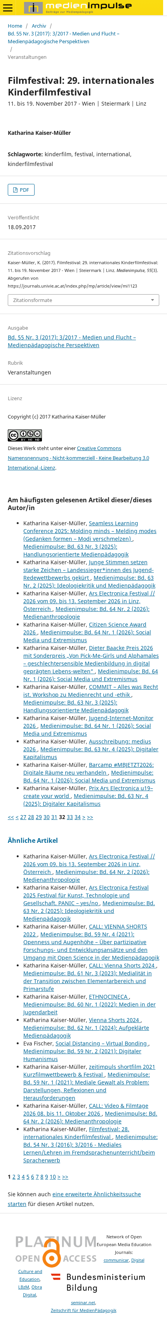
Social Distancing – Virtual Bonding (102, 1043)
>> (90, 817)
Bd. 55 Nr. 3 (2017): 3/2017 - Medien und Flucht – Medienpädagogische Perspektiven (64, 37)
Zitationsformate (32, 300)
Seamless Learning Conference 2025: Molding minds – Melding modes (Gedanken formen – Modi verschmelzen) (90, 530)
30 (46, 817)
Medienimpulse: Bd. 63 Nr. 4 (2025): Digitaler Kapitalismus (85, 799)
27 (23, 817)
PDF (24, 189)
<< (11, 817)
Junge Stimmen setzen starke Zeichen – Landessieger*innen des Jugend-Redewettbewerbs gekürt (88, 569)
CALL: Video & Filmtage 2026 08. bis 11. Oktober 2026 (85, 1109)
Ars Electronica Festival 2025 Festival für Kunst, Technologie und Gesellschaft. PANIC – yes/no (86, 895)
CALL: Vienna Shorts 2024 (122, 965)
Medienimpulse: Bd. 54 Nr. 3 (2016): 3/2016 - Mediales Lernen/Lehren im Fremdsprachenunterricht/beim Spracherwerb (90, 1148)
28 (31, 817)
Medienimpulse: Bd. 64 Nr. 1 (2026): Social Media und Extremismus (90, 675)
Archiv (39, 25)
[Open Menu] (8, 8)
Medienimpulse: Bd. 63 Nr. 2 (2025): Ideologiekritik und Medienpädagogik (89, 581)
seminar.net (83, 1302)
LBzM (23, 1287)
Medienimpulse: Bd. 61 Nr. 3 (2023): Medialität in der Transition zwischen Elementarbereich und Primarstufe (87, 980)
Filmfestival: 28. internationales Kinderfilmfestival (76, 1133)
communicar (116, 1260)
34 (78, 817)
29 (39, 817)
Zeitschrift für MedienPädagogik (84, 1310)
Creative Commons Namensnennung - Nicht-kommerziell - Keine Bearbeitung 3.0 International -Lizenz (78, 458)
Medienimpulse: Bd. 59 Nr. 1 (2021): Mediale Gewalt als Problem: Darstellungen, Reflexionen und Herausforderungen (86, 1086)
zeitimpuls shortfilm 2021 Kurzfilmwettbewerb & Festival (89, 1070)
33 (70, 817)
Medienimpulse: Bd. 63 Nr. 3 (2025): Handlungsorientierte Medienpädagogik (76, 550)
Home (15, 25)
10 (53, 1176)
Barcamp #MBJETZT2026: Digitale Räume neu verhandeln (88, 768)
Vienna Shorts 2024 (115, 1020)
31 (54, 817)
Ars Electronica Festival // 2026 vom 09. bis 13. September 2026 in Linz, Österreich (89, 601)
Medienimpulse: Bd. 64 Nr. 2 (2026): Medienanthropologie (90, 1117)
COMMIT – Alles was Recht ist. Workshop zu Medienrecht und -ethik (90, 690)
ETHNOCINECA (109, 996)
